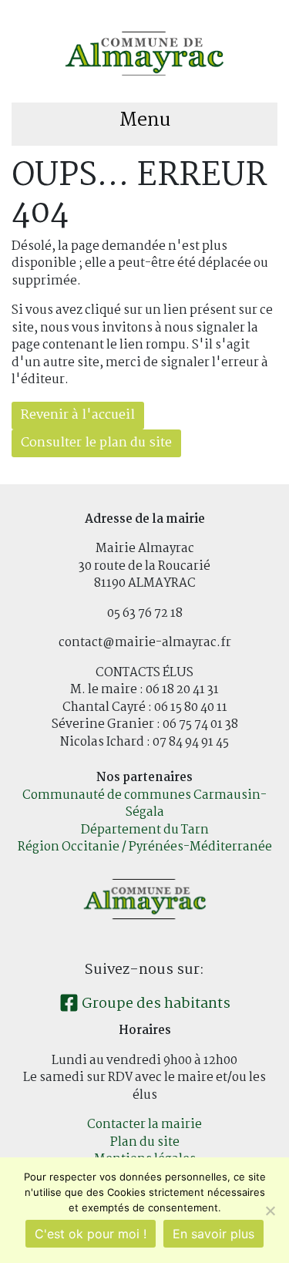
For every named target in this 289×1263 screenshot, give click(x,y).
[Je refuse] (269, 1210)
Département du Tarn (145, 830)
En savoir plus (213, 1233)
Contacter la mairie (144, 1124)
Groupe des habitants (154, 1003)
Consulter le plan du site (96, 443)
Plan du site (145, 1142)
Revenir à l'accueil (78, 415)
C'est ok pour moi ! (90, 1233)
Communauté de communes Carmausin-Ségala (144, 804)
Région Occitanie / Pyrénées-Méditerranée (145, 847)
